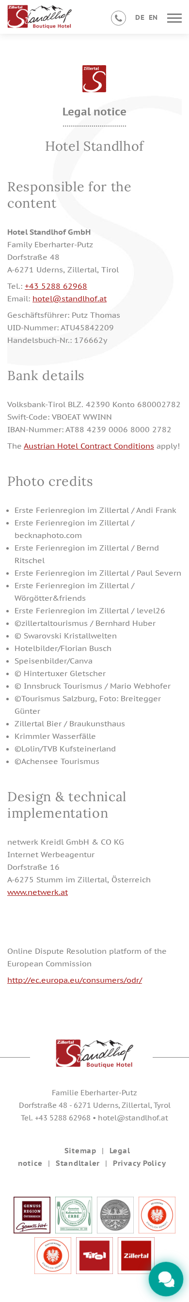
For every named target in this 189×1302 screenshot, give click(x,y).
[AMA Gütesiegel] (73, 1230)
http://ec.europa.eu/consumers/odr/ (74, 980)
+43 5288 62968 (56, 286)
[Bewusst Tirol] (115, 1230)
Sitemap (80, 1150)
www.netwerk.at (37, 892)
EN (153, 17)
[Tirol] (94, 1271)
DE (139, 17)
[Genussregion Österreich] (32, 1230)
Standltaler (78, 1163)
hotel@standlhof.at (69, 298)
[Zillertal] (136, 1271)
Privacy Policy (139, 1163)
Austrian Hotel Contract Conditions (89, 446)
